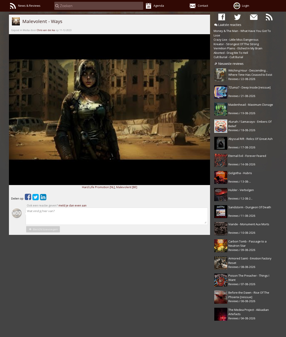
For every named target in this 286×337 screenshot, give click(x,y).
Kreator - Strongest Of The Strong (236, 44)
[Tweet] (35, 198)
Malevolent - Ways (41, 21)
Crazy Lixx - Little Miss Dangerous (236, 40)
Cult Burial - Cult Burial (228, 57)
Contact (203, 6)
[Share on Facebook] (28, 198)
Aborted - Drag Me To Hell (231, 53)
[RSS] (269, 16)
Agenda (159, 6)
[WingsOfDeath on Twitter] (237, 16)
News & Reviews (29, 6)
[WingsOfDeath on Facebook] (221, 16)
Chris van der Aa (46, 30)
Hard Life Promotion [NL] (98, 187)
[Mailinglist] (253, 16)
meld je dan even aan (72, 205)
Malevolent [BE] (126, 187)
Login (245, 6)
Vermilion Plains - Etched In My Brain (238, 48)
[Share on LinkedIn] (43, 198)
